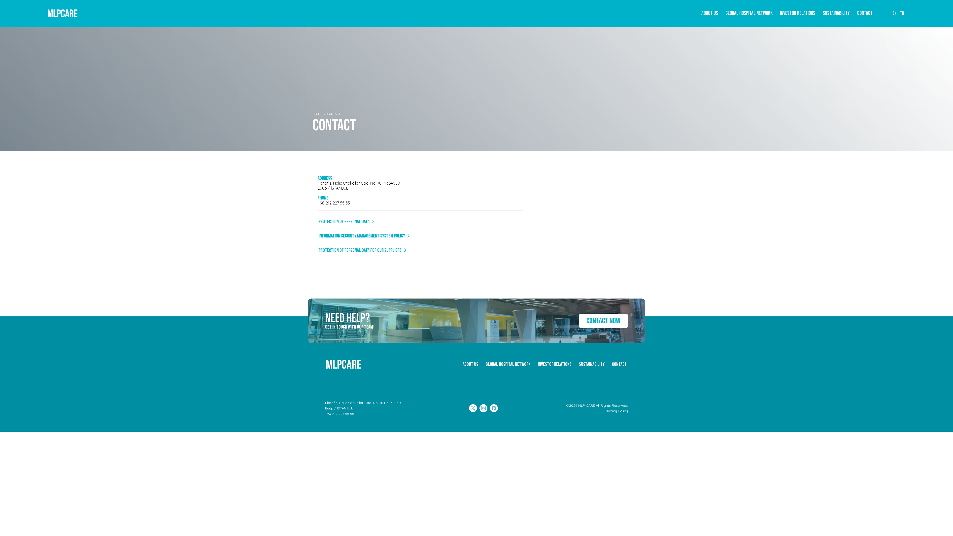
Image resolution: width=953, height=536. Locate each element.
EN (894, 13)
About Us (709, 13)
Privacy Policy (616, 411)
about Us (470, 364)
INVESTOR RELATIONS (555, 364)
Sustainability (836, 13)
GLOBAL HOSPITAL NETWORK (508, 364)
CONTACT (619, 364)
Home (318, 114)
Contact (865, 13)
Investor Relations (797, 13)
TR (902, 13)
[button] (749, 13)
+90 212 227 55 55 (334, 203)
